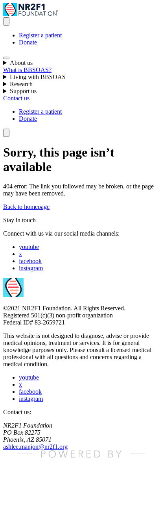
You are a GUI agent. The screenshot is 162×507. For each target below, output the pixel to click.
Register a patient (40, 35)
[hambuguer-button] (6, 58)
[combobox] (6, 21)
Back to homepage (26, 206)
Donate (28, 42)
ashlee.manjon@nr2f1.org (35, 446)
